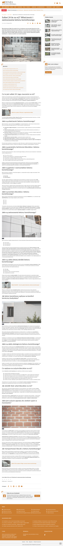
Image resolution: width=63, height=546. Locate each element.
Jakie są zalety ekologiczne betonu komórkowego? (11, 82)
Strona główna (4, 14)
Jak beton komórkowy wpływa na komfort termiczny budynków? (14, 80)
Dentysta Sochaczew (6, 509)
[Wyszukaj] (60, 3)
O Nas (27, 541)
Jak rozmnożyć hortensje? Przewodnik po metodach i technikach (56, 53)
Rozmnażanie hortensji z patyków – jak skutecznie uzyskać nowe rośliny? (55, 44)
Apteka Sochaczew (21, 509)
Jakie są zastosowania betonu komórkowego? (11, 77)
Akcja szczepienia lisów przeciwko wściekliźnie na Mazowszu (44, 524)
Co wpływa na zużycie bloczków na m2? (10, 84)
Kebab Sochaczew (50, 512)
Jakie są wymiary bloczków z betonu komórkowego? (12, 75)
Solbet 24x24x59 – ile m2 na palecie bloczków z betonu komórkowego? (56, 25)
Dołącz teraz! (48, 72)
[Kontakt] (57, 3)
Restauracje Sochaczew (37, 512)
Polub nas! (37, 495)
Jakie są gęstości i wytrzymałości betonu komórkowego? (12, 73)
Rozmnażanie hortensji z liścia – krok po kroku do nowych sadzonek (56, 39)
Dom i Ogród (10, 14)
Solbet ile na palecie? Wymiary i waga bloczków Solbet (22, 112)
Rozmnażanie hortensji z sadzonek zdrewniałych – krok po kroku (56, 49)
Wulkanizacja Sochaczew (7, 512)
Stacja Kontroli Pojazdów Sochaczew (24, 512)
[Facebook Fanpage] (54, 3)
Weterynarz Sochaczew (7, 511)
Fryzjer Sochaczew (36, 511)
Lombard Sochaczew (36, 509)
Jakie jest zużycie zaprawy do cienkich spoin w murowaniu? (13, 87)
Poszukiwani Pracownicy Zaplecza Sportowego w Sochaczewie (45, 522)
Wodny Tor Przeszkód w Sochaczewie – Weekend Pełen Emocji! (14, 524)
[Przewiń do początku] (60, 544)
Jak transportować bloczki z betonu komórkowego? (12, 89)
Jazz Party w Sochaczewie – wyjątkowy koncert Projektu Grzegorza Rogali (16, 522)
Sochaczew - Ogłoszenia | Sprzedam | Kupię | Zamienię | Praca (31, 10)
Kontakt (24, 535)
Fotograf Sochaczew (21, 511)
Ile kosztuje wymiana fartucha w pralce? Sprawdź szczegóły (56, 35)
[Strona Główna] (3, 7)
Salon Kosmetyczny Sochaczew (52, 511)
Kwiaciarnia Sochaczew (51, 509)
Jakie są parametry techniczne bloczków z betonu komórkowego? (14, 72)
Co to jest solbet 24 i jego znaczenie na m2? (10, 68)
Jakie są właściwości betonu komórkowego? (10, 70)
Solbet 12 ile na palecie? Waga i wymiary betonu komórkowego (24, 463)
